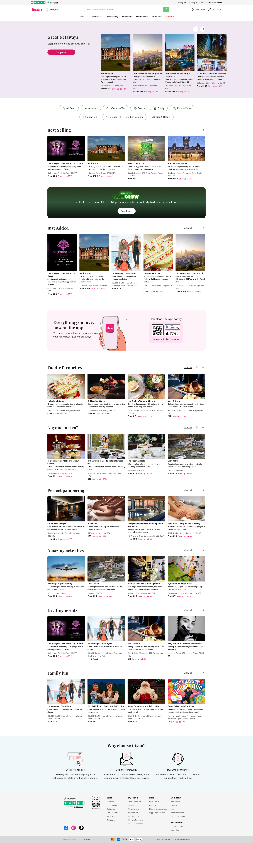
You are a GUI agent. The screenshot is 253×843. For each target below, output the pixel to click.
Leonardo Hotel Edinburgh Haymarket (177, 75)
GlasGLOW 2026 (136, 163)
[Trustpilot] (52, 2)
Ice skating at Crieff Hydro (123, 273)
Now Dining (112, 16)
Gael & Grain (174, 400)
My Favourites (134, 816)
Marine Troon (107, 73)
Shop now (61, 52)
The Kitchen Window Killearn (141, 400)
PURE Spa (92, 523)
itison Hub (175, 830)
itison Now (111, 816)
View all (188, 228)
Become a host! (215, 2)
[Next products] (203, 29)
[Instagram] (73, 829)
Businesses (177, 822)
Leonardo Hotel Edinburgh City (147, 73)
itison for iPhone (177, 812)
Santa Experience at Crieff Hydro (143, 706)
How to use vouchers (158, 809)
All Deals (110, 801)
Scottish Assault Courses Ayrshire (144, 583)
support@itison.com (157, 812)
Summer (170, 16)
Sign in (131, 805)
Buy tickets (126, 211)
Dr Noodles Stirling (96, 400)
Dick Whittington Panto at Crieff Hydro (105, 706)
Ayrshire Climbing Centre (180, 583)
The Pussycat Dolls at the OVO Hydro (65, 163)
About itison (175, 801)
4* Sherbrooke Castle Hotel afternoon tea (105, 462)
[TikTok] (81, 829)
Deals (81, 16)
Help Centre (154, 801)
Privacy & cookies (163, 839)
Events (95, 16)
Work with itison (177, 826)
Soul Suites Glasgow (57, 523)
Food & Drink (142, 16)
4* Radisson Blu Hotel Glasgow (211, 73)
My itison (133, 797)
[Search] (166, 9)
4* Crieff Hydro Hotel (178, 163)
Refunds (152, 805)
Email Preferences (135, 823)
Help (151, 797)
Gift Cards (157, 16)
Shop (109, 797)
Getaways (127, 16)
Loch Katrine (173, 460)
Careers (174, 805)
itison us (174, 809)
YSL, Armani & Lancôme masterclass (185, 643)
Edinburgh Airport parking (59, 583)
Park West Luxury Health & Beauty (184, 523)
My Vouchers (133, 809)
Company (176, 797)
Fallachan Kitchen (151, 273)
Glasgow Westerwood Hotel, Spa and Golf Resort (145, 525)
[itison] (36, 9)
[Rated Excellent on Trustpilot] (38, 2)
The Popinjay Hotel (136, 460)
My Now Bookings (135, 820)
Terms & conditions (182, 839)
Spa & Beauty (112, 812)
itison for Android (178, 816)
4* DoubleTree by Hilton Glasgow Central (63, 462)
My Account (133, 812)
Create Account (134, 801)
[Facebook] (66, 829)
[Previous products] (195, 29)
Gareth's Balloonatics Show (181, 706)
